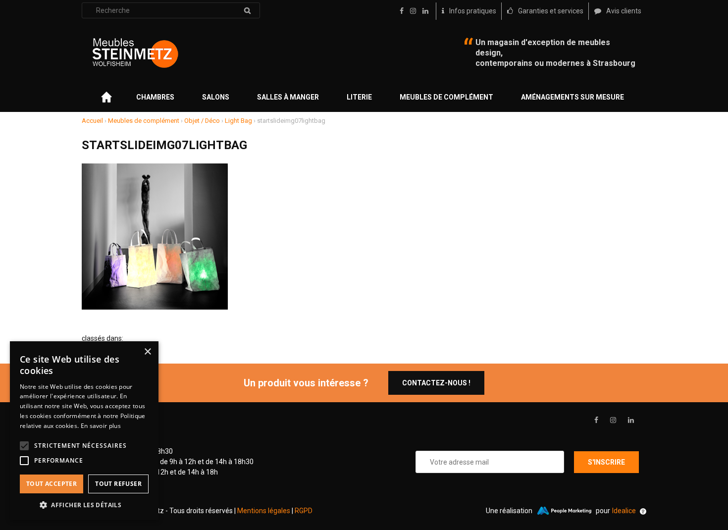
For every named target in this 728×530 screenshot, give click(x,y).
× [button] (147, 352)
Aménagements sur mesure (572, 97)
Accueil (92, 120)
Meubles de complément (446, 97)
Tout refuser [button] (118, 483)
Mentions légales (263, 511)
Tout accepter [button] (51, 483)
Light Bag (238, 120)
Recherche (247, 10)
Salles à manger (288, 97)
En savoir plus (101, 426)
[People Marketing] (564, 510)
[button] (84, 505)
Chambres (155, 97)
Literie (359, 97)
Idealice (624, 511)
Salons (215, 97)
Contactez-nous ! (436, 383)
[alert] (84, 430)
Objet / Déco (202, 120)
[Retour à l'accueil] (135, 53)
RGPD (303, 511)
